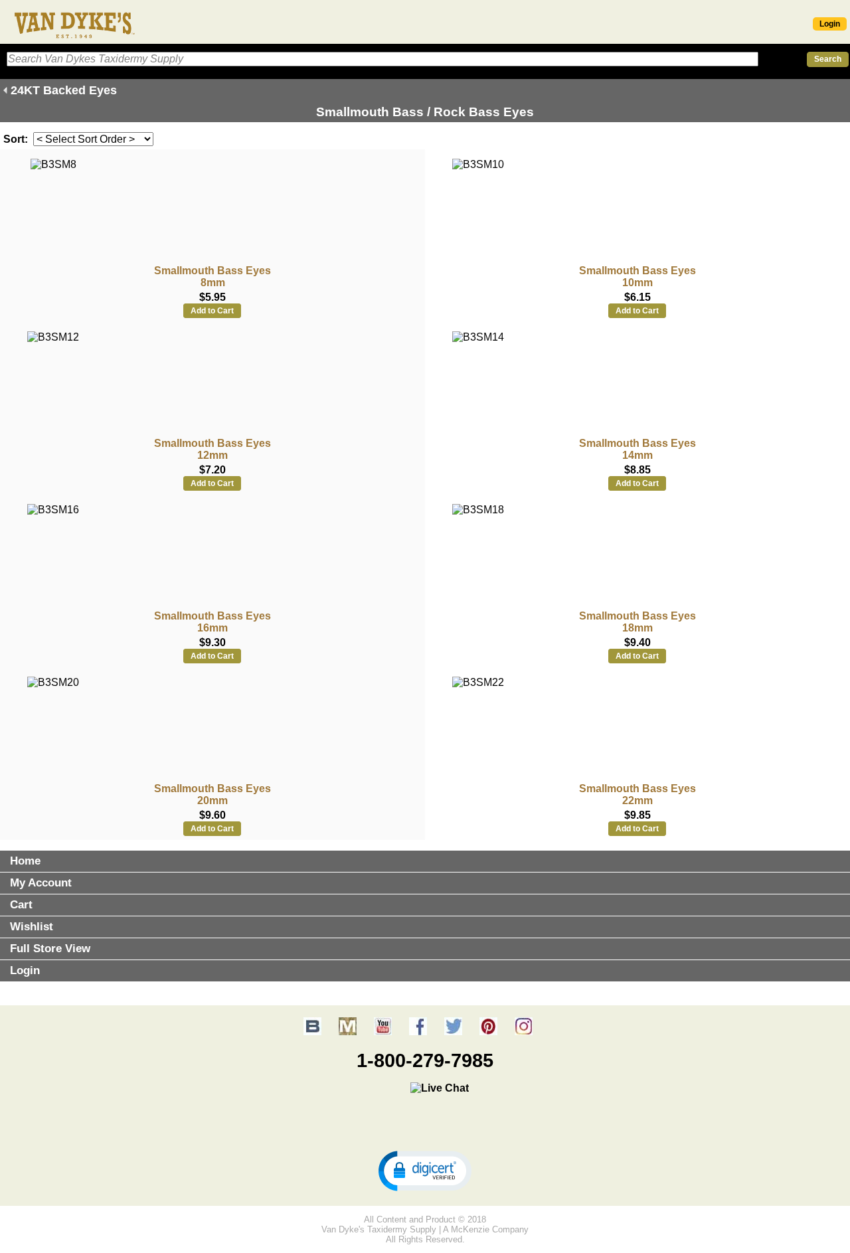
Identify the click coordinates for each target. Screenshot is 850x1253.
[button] (425, 1170)
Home (25, 861)
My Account (41, 883)
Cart (21, 904)
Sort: (15, 139)
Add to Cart (212, 310)
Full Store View (50, 948)
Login (829, 24)
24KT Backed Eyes (64, 90)
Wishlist (31, 926)
